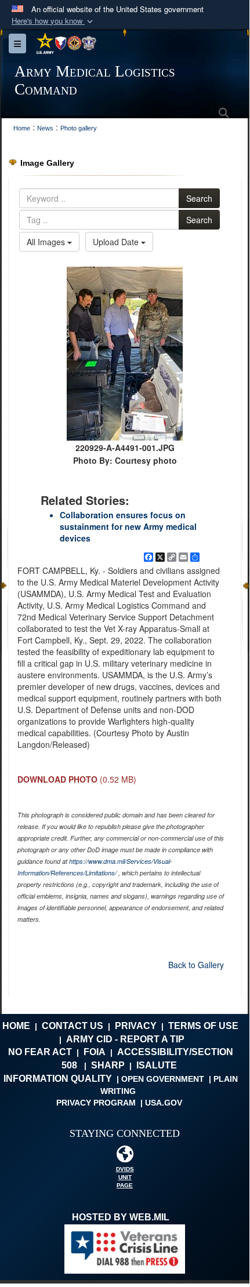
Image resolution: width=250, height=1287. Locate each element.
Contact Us (72, 1026)
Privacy (136, 1026)
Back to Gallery (196, 964)
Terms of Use (203, 1026)
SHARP (108, 1065)
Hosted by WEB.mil (120, 1217)
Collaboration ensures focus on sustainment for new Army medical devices (128, 526)
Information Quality (57, 1079)
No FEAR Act (40, 1052)
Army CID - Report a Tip (125, 1039)
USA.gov (163, 1102)
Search (199, 198)
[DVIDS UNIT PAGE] (124, 1157)
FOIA (95, 1052)
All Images (47, 242)
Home (16, 1026)
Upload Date (117, 242)
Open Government (162, 1079)
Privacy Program (96, 1102)
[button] (53, 21)
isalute (156, 1065)
